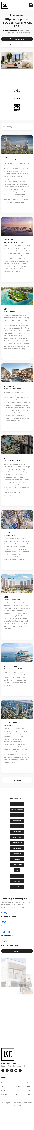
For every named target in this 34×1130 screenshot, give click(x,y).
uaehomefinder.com (17, 804)
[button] (31, 5)
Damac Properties (17, 842)
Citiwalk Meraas (17, 848)
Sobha (17, 826)
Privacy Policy (17, 1105)
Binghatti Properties (17, 864)
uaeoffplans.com (17, 820)
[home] (4, 5)
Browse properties (17, 45)
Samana (17, 875)
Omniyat (30, 1090)
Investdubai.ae (17, 853)
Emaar (17, 1094)
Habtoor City (17, 886)
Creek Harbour (17, 837)
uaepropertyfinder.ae (17, 809)
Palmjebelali (17, 859)
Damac (17, 1090)
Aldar (17, 870)
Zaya (28, 1094)
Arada (29, 1083)
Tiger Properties (17, 831)
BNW (17, 815)
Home (3, 1083)
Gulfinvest (17, 881)
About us (17, 951)
